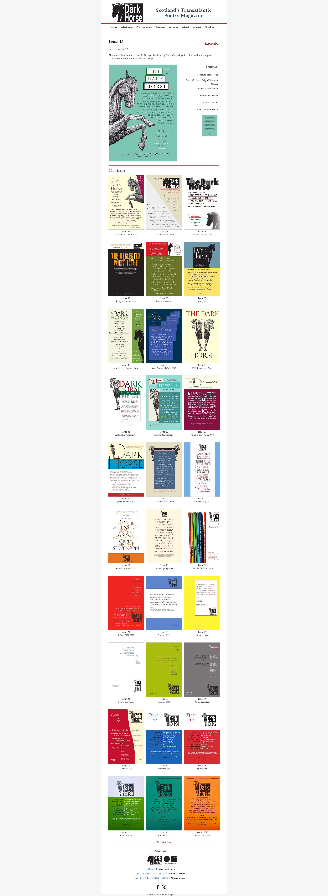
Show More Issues (164, 842)
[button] (173, 27)
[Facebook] (157, 887)
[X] (164, 887)
